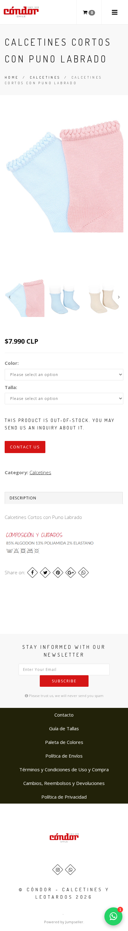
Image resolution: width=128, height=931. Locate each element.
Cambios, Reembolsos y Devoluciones (64, 783)
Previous (9, 297)
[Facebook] (32, 572)
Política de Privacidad (64, 797)
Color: (12, 363)
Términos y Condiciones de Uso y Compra (64, 769)
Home (12, 77)
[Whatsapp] (70, 870)
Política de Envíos (64, 756)
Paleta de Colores (64, 742)
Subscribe (64, 681)
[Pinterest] (58, 572)
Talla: (11, 387)
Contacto (64, 715)
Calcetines (45, 77)
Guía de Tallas (64, 728)
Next (118, 297)
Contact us (25, 447)
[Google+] (71, 572)
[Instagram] (58, 870)
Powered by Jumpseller (63, 922)
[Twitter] (45, 572)
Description (23, 498)
